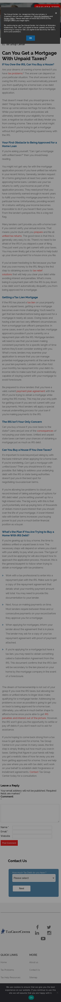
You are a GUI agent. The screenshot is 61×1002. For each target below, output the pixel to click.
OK (30, 38)
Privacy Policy (9, 18)
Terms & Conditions (41, 16)
